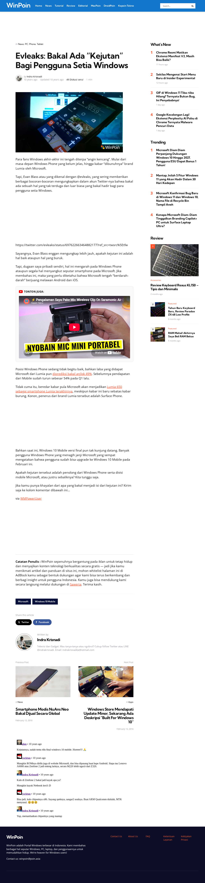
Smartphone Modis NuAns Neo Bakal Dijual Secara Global (42, 711)
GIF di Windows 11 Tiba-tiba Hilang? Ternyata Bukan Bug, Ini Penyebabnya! (175, 96)
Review (71, 5)
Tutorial (59, 5)
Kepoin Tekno (126, 5)
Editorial (83, 5)
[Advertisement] (102, 23)
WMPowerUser (31, 498)
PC (26, 44)
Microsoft (23, 601)
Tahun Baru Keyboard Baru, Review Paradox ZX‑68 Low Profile (181, 311)
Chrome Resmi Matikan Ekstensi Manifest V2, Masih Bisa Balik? (175, 56)
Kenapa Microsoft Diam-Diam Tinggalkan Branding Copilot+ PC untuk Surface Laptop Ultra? (176, 220)
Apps (130, 702)
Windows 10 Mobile (45, 601)
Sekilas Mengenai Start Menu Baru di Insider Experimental (176, 76)
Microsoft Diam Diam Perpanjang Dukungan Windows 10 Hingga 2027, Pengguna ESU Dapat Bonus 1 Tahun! (176, 157)
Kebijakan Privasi (186, 838)
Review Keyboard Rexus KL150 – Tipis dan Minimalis (174, 287)
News (48, 5)
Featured (172, 303)
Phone (32, 44)
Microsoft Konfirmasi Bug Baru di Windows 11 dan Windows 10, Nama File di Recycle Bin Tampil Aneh (177, 198)
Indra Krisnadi (34, 76)
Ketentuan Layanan (169, 838)
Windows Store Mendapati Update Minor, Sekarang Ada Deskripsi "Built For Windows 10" (108, 715)
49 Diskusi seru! (74, 79)
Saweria (75, 584)
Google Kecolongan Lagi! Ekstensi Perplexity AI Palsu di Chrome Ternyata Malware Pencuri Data (177, 120)
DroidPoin (109, 5)
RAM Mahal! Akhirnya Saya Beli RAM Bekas (181, 334)
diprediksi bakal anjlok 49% (72, 374)
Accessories (156, 280)
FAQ (148, 836)
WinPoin (18, 5)
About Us (133, 836)
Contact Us (116, 836)
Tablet (40, 44)
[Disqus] (74, 778)
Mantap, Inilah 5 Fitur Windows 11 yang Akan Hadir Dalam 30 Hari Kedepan (177, 179)
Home (38, 5)
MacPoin (96, 5)
